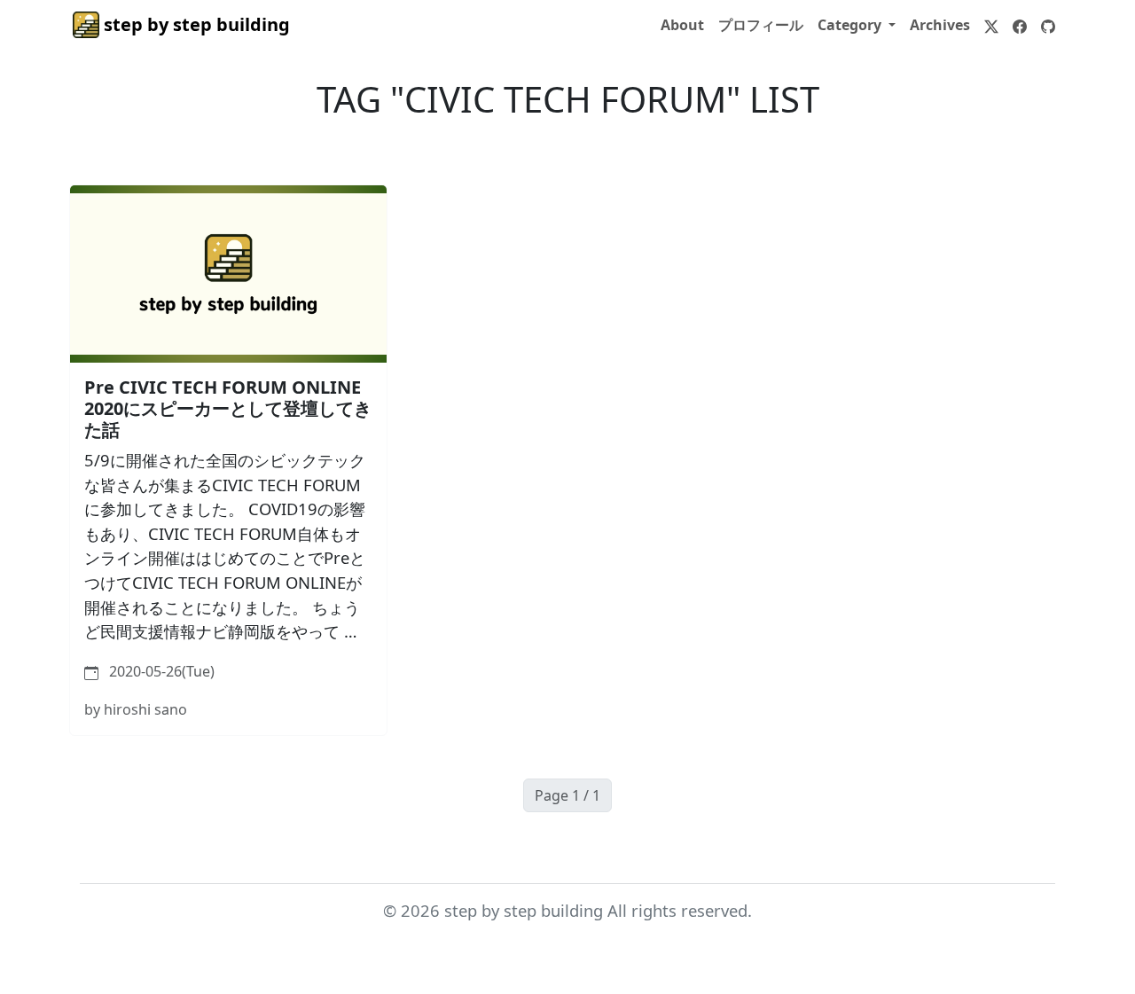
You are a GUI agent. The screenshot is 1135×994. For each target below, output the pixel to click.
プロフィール (760, 25)
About (682, 25)
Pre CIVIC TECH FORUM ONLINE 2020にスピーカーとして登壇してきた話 (228, 408)
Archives (940, 25)
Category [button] (851, 25)
